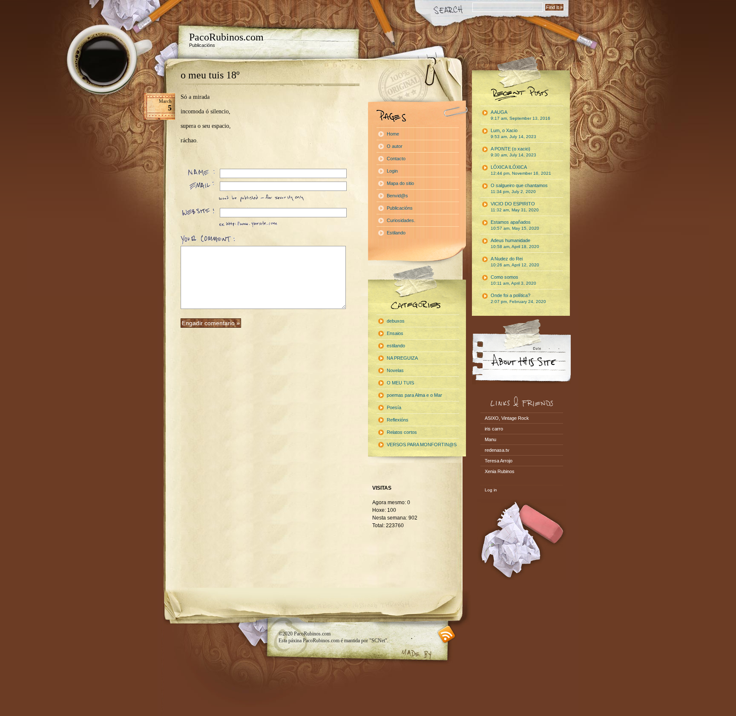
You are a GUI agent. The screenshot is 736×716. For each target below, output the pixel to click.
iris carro (494, 428)
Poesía (394, 407)
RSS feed (446, 634)
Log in (491, 490)
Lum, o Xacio (513, 133)
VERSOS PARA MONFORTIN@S (422, 444)
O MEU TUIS (400, 382)
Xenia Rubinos (500, 471)
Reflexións (397, 419)
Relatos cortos (402, 432)
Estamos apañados (515, 225)
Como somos (513, 280)
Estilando (396, 232)
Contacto (396, 158)
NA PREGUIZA (402, 358)
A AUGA (520, 115)
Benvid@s (397, 195)
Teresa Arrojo (498, 460)
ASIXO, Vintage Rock (507, 418)
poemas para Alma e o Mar (414, 395)
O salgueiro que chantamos (519, 188)
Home (393, 133)
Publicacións (400, 208)
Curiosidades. (401, 220)
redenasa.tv (497, 450)
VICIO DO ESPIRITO (515, 206)
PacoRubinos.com (226, 37)
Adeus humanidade (515, 243)
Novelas (395, 370)
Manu (490, 439)
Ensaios (395, 333)
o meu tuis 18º (210, 75)
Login (392, 170)
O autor (394, 146)
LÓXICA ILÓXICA (521, 170)
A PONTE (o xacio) (513, 151)
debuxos (396, 320)
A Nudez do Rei (515, 261)
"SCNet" (378, 641)
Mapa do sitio (400, 183)
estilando (396, 345)
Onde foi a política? (518, 298)
